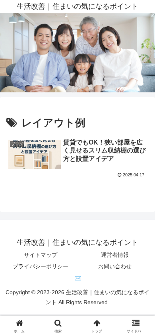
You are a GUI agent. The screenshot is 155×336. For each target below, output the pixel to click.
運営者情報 (115, 255)
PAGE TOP (142, 319)
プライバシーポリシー (40, 266)
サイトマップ (40, 255)
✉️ (77, 278)
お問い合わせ (115, 266)
